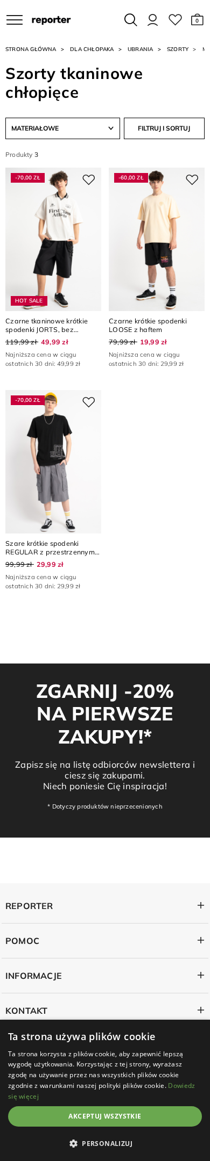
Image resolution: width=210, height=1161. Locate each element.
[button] (197, 20)
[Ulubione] (175, 20)
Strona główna (31, 49)
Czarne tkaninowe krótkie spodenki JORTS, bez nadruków (46, 329)
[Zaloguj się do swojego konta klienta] (152, 20)
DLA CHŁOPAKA (92, 49)
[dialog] (105, 1090)
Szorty (177, 49)
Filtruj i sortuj (164, 128)
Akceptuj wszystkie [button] (104, 1116)
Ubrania (140, 49)
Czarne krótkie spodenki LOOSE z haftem (148, 325)
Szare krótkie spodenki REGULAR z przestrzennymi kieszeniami (50, 552)
